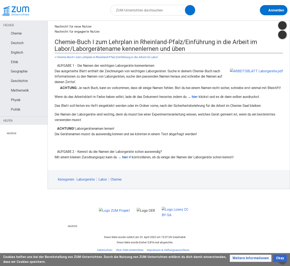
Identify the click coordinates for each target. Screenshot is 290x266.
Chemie (116, 179)
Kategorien (66, 179)
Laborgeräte (85, 179)
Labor (103, 179)
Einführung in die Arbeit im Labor (137, 57)
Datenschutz (105, 250)
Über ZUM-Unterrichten (130, 250)
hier (195, 97)
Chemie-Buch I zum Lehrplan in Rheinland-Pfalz (86, 57)
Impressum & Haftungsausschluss (168, 250)
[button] (251, 258)
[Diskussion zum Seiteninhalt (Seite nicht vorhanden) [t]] (282, 25)
